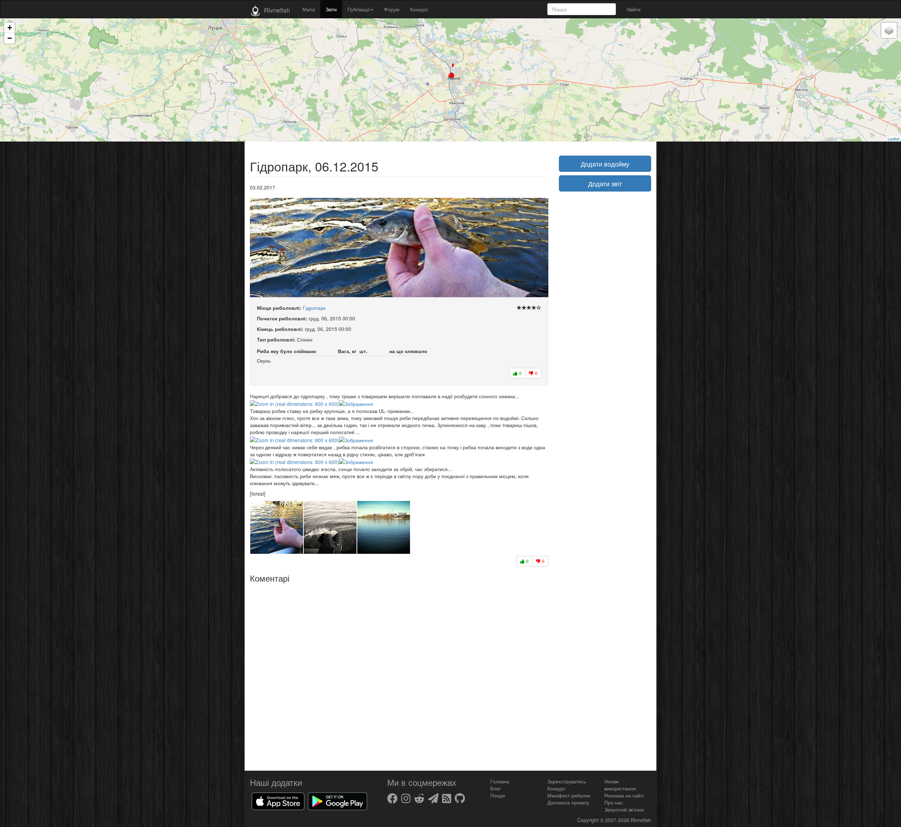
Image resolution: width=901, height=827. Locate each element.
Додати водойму (605, 163)
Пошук (497, 795)
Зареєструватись (566, 781)
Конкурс (419, 9)
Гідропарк (314, 307)
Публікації (358, 9)
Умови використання (620, 785)
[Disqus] (399, 674)
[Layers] (889, 30)
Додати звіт (605, 183)
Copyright (588, 819)
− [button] (9, 38)
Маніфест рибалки (568, 795)
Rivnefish (641, 819)
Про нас (613, 802)
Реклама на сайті (624, 795)
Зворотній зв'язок (624, 809)
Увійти (633, 9)
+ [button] (9, 27)
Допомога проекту (568, 802)
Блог (495, 788)
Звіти (331, 9)
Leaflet (893, 139)
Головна (499, 781)
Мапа (308, 9)
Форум (391, 9)
